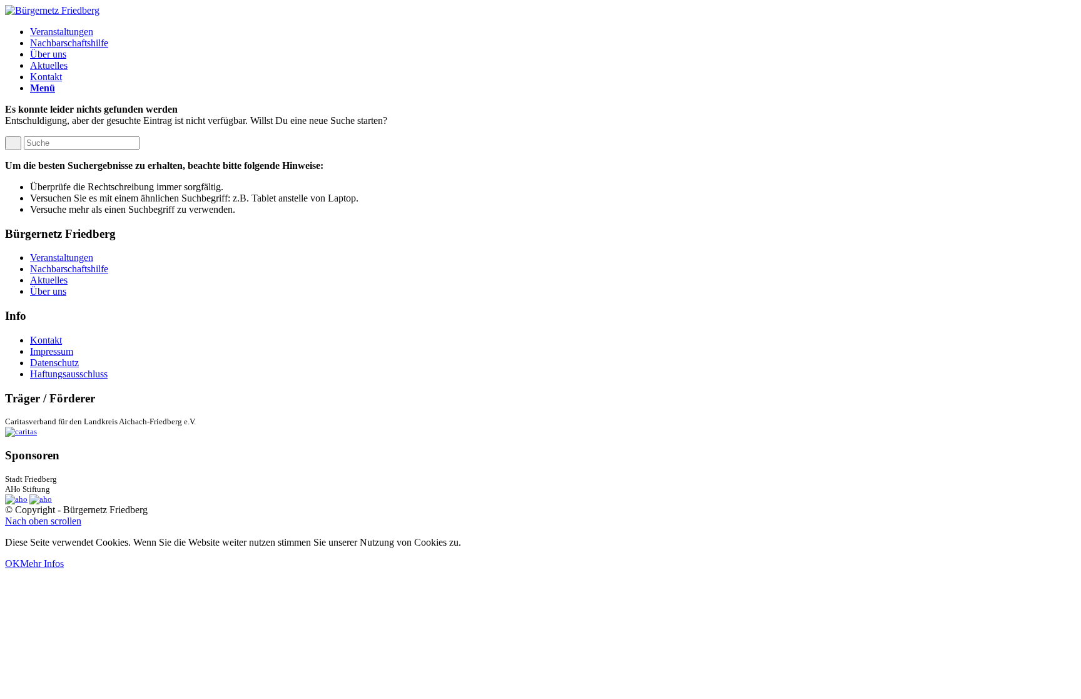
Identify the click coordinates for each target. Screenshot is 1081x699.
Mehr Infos (42, 563)
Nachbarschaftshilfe (69, 268)
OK (12, 563)
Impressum (51, 351)
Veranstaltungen (61, 257)
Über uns (48, 291)
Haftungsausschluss (69, 374)
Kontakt (46, 340)
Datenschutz (54, 362)
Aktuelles (49, 280)
